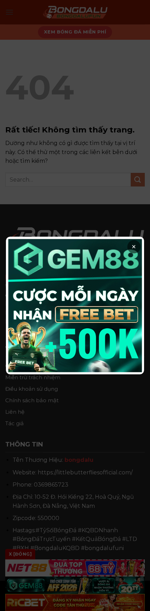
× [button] (133, 246)
